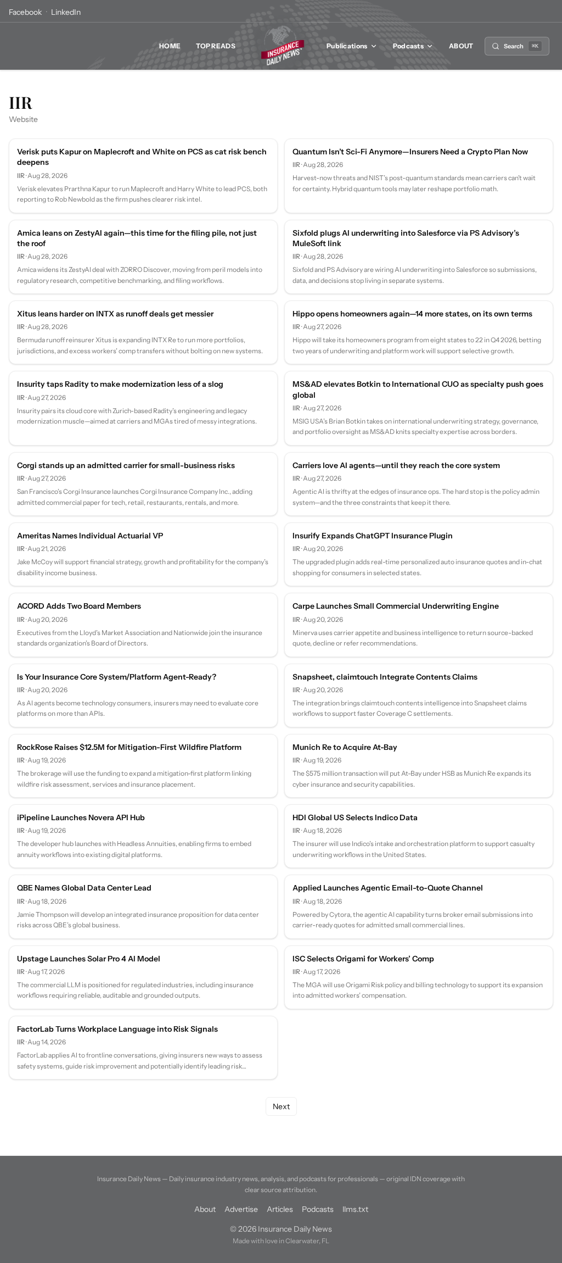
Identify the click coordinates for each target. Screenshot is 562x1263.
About (461, 46)
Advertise (241, 1209)
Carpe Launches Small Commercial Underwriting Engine (396, 606)
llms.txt (355, 1209)
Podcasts (408, 46)
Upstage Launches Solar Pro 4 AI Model (88, 959)
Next (281, 1106)
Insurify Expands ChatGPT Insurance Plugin (373, 536)
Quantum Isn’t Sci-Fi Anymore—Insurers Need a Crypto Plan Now (410, 152)
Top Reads (215, 46)
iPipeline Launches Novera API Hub (81, 817)
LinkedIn (66, 12)
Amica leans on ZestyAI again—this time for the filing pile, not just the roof (137, 238)
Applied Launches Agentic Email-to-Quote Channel (388, 888)
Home (170, 46)
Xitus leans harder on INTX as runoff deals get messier (115, 314)
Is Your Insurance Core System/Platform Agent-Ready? (116, 677)
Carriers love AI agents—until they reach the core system (396, 465)
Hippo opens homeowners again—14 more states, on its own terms (412, 314)
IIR (21, 175)
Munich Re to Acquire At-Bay (345, 747)
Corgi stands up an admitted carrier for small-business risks (126, 465)
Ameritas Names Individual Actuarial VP (90, 536)
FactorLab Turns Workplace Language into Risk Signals (117, 1029)
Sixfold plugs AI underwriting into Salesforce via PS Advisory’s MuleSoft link (406, 238)
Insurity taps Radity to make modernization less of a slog (120, 384)
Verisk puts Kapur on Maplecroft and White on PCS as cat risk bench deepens (142, 157)
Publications (347, 46)
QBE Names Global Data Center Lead (84, 888)
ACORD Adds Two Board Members (79, 606)
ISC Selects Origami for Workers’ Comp (363, 959)
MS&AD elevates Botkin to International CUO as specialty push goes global (418, 389)
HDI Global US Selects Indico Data (355, 817)
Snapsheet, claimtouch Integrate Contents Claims (385, 677)
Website (23, 119)
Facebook (25, 12)
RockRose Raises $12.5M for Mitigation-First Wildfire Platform (129, 747)
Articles (280, 1209)
